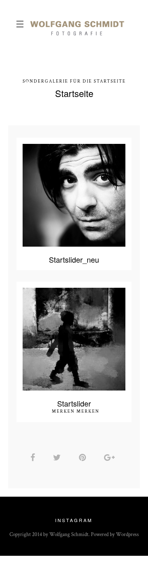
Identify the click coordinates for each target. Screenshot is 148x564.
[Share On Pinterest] (84, 457)
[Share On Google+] (110, 457)
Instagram (73, 520)
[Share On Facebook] (34, 457)
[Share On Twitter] (58, 457)
